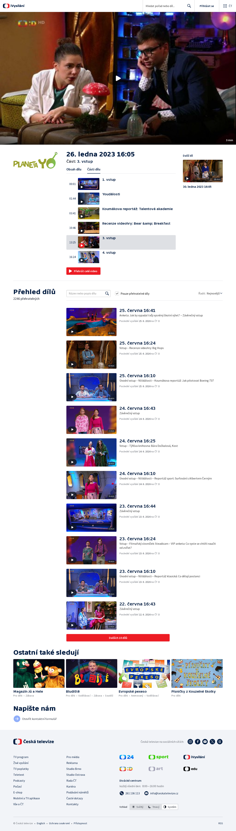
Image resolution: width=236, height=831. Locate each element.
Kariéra (71, 786)
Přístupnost (80, 823)
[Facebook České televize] (198, 742)
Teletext (18, 774)
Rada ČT (71, 780)
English (41, 823)
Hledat (189, 6)
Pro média (72, 757)
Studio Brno (73, 769)
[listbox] (153, 807)
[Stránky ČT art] (156, 770)
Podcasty (19, 780)
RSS (220, 823)
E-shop (17, 792)
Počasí (17, 786)
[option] (138, 806)
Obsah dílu (73, 169)
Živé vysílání (20, 763)
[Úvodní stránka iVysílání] (17, 6)
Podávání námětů (77, 792)
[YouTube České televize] (205, 742)
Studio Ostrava (75, 774)
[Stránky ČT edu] (190, 770)
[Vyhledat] (107, 293)
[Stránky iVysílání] (194, 758)
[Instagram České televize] (190, 742)
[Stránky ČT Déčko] (126, 770)
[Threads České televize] (220, 742)
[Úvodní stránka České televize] (34, 742)
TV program (20, 757)
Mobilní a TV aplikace (26, 798)
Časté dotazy (74, 798)
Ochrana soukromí (59, 823)
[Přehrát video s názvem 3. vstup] (118, 78)
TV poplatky (21, 769)
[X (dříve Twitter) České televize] (212, 742)
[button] (118, 78)
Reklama (72, 763)
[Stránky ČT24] (126, 758)
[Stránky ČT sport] (159, 758)
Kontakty (72, 804)
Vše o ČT (18, 804)
